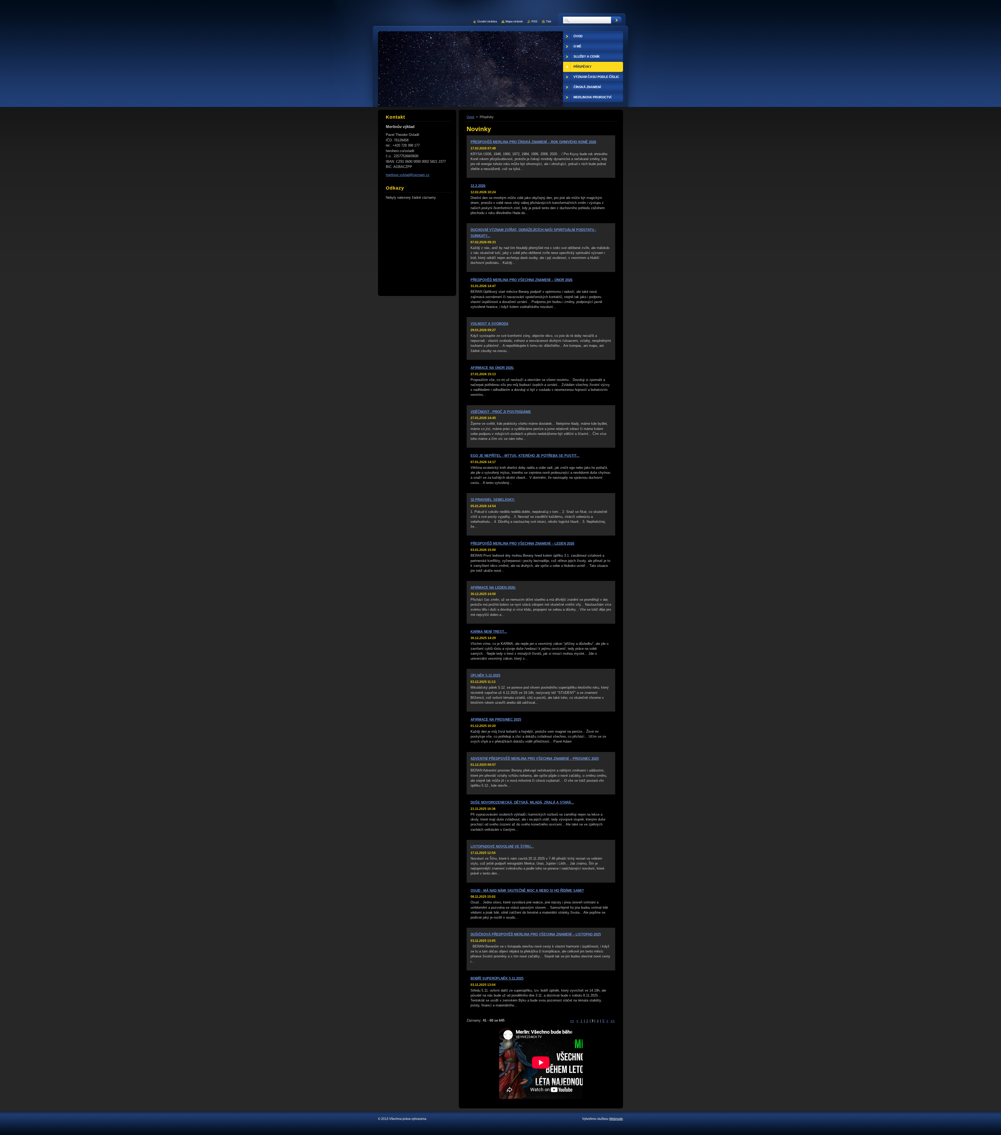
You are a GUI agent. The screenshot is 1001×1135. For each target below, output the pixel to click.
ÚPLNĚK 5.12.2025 (485, 675)
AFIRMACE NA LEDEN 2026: (493, 588)
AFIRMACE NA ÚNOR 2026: (492, 368)
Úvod (470, 117)
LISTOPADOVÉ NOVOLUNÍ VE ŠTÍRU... (502, 846)
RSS (534, 21)
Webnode (616, 1118)
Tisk (548, 21)
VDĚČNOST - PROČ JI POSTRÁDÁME (501, 412)
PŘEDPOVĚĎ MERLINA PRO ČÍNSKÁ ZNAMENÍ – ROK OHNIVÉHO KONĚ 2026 (533, 142)
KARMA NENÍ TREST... (489, 632)
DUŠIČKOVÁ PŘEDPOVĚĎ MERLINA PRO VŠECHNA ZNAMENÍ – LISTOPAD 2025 (536, 934)
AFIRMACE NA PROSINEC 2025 (496, 719)
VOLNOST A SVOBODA (489, 324)
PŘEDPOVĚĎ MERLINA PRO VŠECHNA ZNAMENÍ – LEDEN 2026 (522, 543)
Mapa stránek (514, 21)
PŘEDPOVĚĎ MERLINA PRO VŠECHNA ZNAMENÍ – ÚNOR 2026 (521, 280)
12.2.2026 (478, 186)
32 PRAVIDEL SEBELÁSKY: (493, 500)
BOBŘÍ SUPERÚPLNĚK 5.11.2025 (497, 978)
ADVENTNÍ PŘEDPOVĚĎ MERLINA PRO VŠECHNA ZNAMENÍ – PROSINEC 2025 (535, 759)
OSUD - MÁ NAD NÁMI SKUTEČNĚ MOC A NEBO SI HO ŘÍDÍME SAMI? (527, 891)
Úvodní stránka (487, 21)
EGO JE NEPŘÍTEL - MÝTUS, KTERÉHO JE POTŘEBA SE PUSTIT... (525, 456)
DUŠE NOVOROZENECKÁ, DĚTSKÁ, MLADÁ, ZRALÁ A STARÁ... (522, 802)
